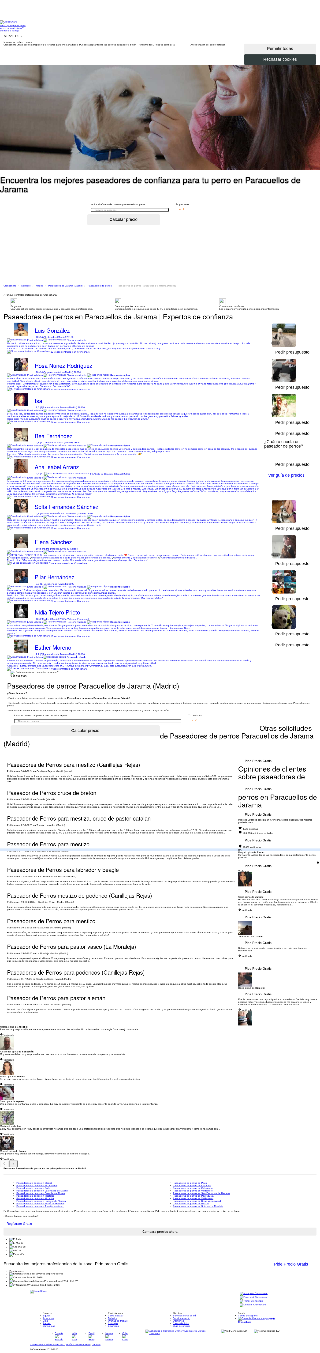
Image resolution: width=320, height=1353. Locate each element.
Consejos (113, 1323)
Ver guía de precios (286, 475)
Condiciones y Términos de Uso (47, 1344)
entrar (3, 25)
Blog (45, 1320)
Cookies (96, 1344)
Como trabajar (115, 1315)
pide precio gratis (16, 25)
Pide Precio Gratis (258, 761)
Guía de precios (181, 1326)
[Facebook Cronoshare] (254, 1297)
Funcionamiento (181, 1318)
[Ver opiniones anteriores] (4, 1164)
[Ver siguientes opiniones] (13, 1164)
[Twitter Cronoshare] (252, 1301)
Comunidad (49, 1326)
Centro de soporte (248, 1315)
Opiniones (178, 1320)
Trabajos (112, 1318)
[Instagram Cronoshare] (254, 1294)
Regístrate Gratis (19, 1223)
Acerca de (48, 1318)
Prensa (47, 1323)
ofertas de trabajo (9, 30)
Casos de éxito (181, 1323)
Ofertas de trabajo (118, 1320)
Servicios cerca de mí (184, 1315)
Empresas (113, 1326)
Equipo (47, 1315)
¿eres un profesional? (12, 28)
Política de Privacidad (78, 1344)
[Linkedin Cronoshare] (253, 1305)
